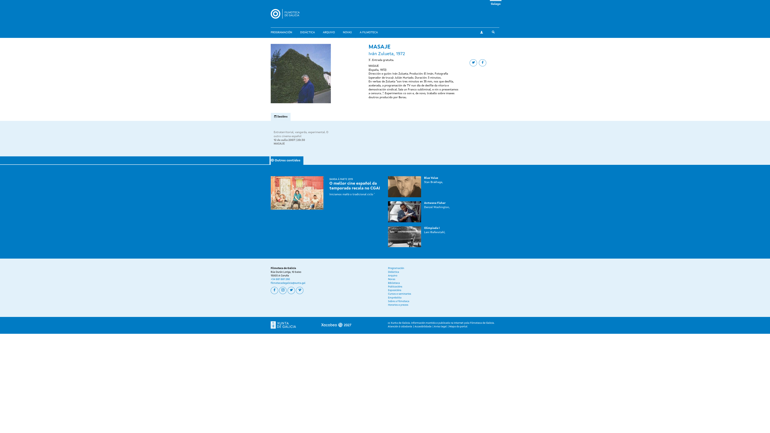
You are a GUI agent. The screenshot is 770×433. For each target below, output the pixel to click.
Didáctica (307, 32)
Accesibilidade (423, 326)
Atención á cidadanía (400, 326)
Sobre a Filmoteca (398, 301)
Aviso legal (440, 326)
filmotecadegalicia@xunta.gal (288, 283)
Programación (281, 32)
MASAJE (279, 143)
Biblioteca (394, 283)
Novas (347, 32)
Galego (495, 4)
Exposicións (394, 290)
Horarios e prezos (398, 305)
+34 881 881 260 (280, 279)
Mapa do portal (458, 326)
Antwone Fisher (435, 203)
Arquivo (329, 32)
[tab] (281, 117)
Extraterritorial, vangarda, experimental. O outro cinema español (301, 134)
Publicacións (395, 286)
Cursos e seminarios (399, 294)
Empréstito (394, 297)
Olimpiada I (432, 228)
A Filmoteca (369, 32)
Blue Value (431, 178)
